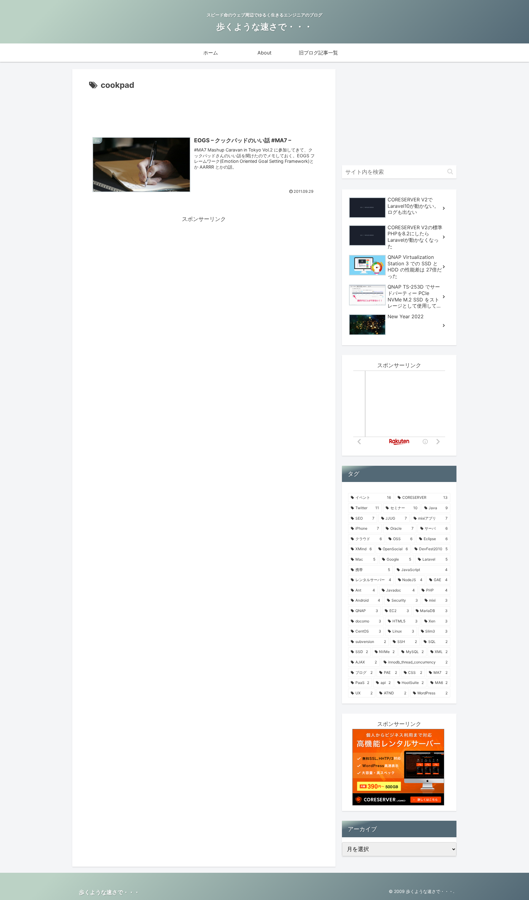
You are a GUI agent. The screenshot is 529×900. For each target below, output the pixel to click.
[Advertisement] (204, 109)
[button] (450, 171)
